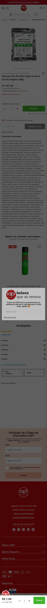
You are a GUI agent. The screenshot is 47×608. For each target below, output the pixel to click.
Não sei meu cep (10, 317)
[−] (20, 601)
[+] (29, 601)
